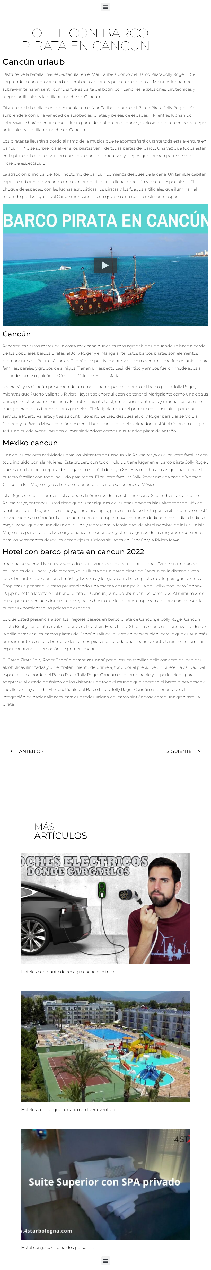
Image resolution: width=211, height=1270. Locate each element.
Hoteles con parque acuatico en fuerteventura (68, 1109)
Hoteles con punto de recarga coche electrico (67, 971)
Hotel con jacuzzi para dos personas (57, 1247)
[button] (105, 7)
